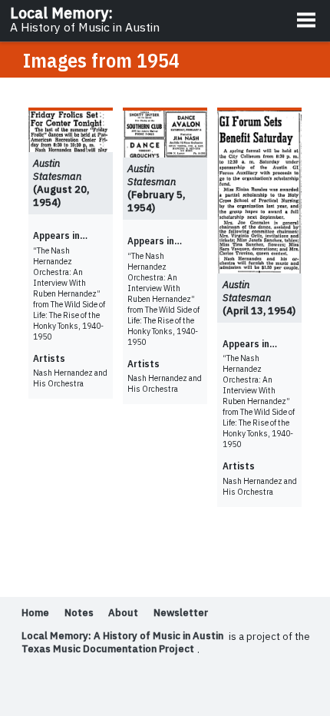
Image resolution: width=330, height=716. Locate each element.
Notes (79, 613)
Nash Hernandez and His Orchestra (70, 378)
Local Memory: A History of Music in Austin (122, 636)
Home (35, 613)
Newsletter (180, 613)
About (123, 613)
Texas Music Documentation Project (107, 649)
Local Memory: (85, 19)
